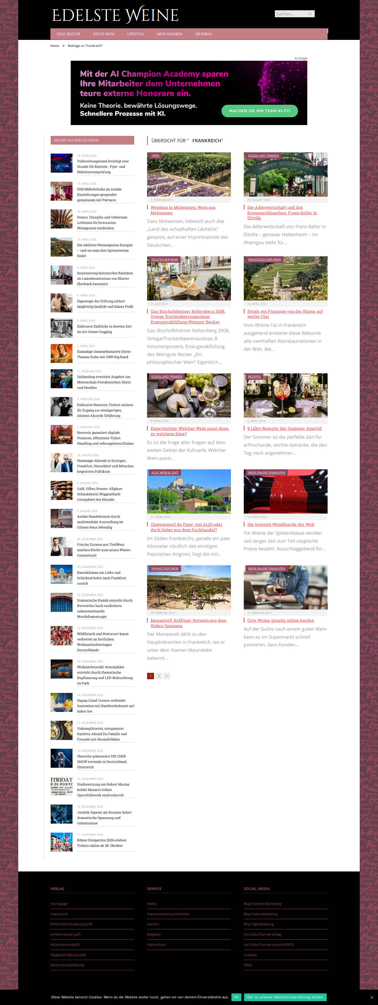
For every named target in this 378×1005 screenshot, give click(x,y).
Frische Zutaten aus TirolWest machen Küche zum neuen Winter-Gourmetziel (104, 550)
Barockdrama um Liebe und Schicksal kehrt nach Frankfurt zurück (101, 578)
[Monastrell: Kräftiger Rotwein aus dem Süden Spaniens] (189, 587)
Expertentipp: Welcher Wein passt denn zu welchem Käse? (190, 431)
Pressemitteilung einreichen (168, 914)
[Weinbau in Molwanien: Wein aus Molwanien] (189, 174)
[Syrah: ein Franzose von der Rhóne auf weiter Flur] (286, 278)
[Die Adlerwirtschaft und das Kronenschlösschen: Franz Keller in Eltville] (286, 174)
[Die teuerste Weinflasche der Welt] (286, 491)
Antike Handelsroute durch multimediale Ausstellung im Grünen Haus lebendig (100, 522)
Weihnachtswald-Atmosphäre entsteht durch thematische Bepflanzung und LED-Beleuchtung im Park (105, 675)
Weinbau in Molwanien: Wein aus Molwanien (183, 210)
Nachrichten (156, 944)
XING (248, 965)
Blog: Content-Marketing (262, 903)
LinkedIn (250, 955)
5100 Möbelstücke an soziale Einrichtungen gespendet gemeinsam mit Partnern (99, 194)
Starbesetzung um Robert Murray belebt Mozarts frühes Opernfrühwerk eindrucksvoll (103, 789)
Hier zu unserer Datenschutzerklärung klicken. (285, 997)
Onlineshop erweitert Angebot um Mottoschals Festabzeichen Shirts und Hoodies (104, 382)
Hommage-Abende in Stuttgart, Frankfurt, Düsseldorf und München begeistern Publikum (105, 466)
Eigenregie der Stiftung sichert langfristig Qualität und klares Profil (105, 304)
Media (152, 903)
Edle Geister (68, 33)
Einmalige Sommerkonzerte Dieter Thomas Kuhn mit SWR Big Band (104, 354)
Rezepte (254, 376)
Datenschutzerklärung (67, 965)
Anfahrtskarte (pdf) (64, 944)
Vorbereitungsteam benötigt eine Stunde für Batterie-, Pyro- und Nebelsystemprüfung (103, 166)
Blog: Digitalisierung (259, 924)
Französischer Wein (264, 259)
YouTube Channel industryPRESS (269, 944)
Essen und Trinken (263, 155)
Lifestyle (135, 33)
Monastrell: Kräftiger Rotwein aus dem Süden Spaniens (189, 623)
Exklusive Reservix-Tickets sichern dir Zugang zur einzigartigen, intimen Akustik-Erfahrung (105, 410)
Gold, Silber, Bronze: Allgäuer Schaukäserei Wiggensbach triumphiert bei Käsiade (99, 494)
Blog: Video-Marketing (260, 914)
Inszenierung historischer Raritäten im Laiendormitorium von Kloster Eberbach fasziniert (105, 278)
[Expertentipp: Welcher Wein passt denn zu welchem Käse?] (189, 395)
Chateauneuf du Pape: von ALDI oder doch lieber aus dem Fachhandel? (186, 527)
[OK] (371, 997)
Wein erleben (170, 33)
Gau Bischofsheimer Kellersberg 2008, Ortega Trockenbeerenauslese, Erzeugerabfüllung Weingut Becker (188, 316)
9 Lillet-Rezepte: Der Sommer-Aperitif (284, 428)
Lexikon (153, 924)
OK (236, 997)
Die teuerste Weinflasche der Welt (280, 524)
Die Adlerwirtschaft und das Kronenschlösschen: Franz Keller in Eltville (282, 213)
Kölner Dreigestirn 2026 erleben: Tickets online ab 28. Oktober (102, 843)
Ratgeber (154, 934)
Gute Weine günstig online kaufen (280, 620)
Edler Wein (103, 33)
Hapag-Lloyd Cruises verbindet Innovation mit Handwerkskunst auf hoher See (105, 705)
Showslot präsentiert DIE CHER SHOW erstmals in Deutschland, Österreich (102, 761)
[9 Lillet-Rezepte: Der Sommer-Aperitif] (286, 395)
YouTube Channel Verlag (262, 934)
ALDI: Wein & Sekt (164, 472)
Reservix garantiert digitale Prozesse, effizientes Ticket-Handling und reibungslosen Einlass (105, 438)
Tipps (155, 155)
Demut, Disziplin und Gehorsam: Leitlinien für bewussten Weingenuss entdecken (102, 222)
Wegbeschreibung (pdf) (68, 955)
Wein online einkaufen (266, 472)
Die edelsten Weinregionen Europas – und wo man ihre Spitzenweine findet (105, 250)
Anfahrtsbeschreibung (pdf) (71, 924)
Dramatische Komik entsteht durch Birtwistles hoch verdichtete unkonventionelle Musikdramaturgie (104, 608)
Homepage (58, 903)
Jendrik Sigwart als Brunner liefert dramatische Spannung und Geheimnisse (104, 817)
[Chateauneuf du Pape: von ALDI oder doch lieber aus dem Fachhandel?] (189, 491)
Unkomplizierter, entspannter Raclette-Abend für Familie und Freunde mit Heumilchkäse (102, 734)
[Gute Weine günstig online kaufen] (286, 587)
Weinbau (203, 33)
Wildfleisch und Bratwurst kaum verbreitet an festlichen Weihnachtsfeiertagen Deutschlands (103, 641)
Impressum (59, 914)
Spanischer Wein (164, 568)
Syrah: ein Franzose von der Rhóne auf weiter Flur (285, 313)
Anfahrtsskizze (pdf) (65, 934)
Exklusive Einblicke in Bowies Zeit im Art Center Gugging (104, 329)
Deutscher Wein (164, 259)
